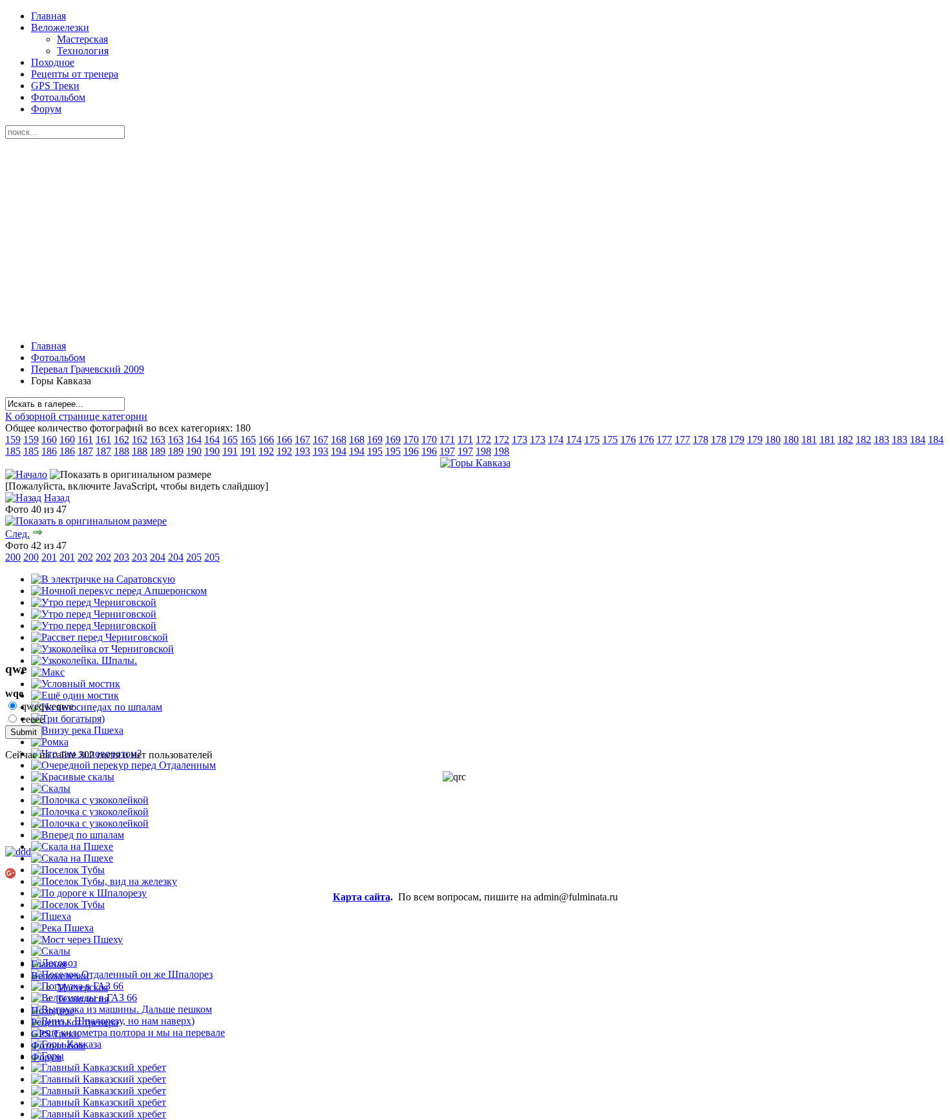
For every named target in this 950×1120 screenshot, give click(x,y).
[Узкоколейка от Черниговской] (102, 648)
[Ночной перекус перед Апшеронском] (119, 590)
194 (338, 451)
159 (13, 439)
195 (375, 451)
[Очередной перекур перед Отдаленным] (123, 765)
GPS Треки (55, 85)
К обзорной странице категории (76, 416)
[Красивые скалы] (72, 776)
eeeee (31, 719)
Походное (52, 62)
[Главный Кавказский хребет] (98, 1067)
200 (13, 557)
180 (773, 439)
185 (13, 451)
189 (157, 451)
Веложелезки (60, 27)
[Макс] (48, 672)
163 (157, 439)
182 (845, 439)
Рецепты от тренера (74, 73)
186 (49, 451)
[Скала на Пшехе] (72, 846)
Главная (48, 15)
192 (266, 451)
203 (121, 557)
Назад (57, 497)
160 (49, 439)
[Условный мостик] (75, 683)
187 (85, 451)
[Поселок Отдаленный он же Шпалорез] (122, 974)
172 (483, 439)
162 (121, 439)
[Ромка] (50, 741)
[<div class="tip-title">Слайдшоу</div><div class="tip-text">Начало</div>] (26, 474)
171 (447, 439)
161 (85, 439)
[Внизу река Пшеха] (77, 730)
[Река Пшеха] (62, 927)
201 (49, 557)
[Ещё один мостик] (75, 695)
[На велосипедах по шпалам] (96, 706)
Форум (46, 108)
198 (483, 451)
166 (266, 439)
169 (375, 439)
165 (230, 439)
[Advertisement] (475, 239)
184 (917, 439)
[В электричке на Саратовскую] (103, 579)
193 (302, 451)
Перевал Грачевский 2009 (87, 369)
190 (194, 451)
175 (592, 439)
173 (519, 439)
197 (447, 451)
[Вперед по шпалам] (77, 834)
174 (556, 439)
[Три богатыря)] (68, 718)
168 (338, 439)
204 (157, 557)
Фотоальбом (58, 97)
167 (302, 439)
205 (194, 557)
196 (411, 451)
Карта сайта (361, 896)
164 (194, 439)
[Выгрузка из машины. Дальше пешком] (121, 1009)
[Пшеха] (51, 916)
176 (628, 439)
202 (85, 557)
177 (664, 439)
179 (736, 439)
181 (809, 439)
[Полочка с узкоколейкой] (90, 799)
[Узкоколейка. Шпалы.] (84, 660)
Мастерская (82, 39)
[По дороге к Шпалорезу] (89, 892)
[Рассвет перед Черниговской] (99, 637)
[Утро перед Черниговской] (93, 602)
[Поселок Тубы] (68, 869)
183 (881, 439)
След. (17, 533)
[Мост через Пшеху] (77, 939)
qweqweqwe (46, 706)
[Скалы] (50, 788)
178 (700, 439)
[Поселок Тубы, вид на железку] (104, 881)
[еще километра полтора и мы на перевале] (128, 1032)
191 (230, 451)
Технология (83, 50)
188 (121, 451)
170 (411, 439)
